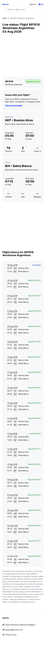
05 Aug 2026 (12, 525)
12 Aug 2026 (12, 433)
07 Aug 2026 (12, 495)
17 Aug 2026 (12, 372)
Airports (33, 4)
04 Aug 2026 (12, 541)
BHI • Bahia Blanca (18, 166)
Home (4, 18)
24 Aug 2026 (12, 280)
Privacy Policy (11, 635)
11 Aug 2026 (12, 449)
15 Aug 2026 (12, 388)
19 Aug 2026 (12, 342)
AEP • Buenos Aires (19, 120)
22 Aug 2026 (12, 296)
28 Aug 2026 (12, 265)
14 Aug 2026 (12, 403)
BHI (15, 271)
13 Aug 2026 (12, 418)
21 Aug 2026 (12, 311)
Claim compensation (13, 105)
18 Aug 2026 (12, 357)
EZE (15, 299)
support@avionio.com (14, 630)
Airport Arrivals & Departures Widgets (20, 625)
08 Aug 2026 (12, 479)
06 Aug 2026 (12, 510)
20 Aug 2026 (12, 326)
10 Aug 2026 (12, 464)
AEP (15, 268)
